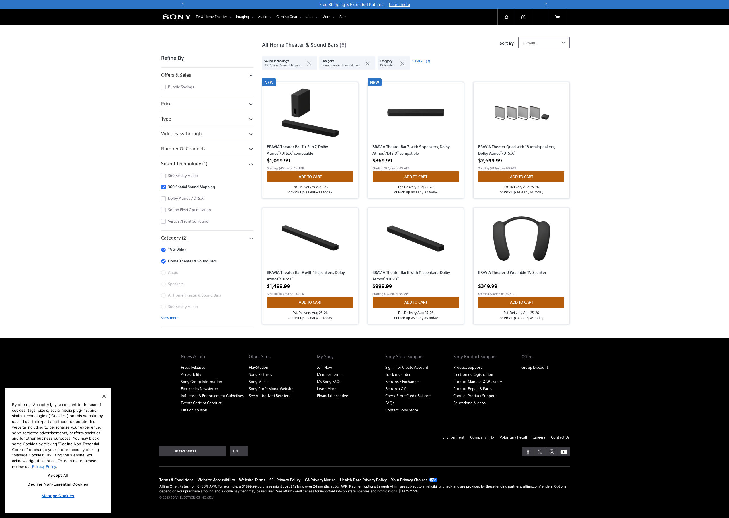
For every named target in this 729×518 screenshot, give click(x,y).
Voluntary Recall (513, 437)
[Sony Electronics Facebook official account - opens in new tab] (528, 451)
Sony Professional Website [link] (271, 388)
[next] (546, 4)
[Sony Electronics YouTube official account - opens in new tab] (564, 451)
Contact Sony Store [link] (401, 409)
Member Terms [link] (329, 374)
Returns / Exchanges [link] (402, 381)
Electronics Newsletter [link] (199, 388)
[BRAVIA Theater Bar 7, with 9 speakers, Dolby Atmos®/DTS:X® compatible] (415, 115)
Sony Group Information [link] (201, 381)
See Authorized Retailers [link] (269, 395)
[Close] (104, 396)
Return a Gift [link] (396, 388)
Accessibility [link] (191, 374)
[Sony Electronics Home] (177, 16)
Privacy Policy (44, 466)
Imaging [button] (242, 16)
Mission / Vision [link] (194, 409)
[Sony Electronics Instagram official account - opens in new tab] (552, 451)
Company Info (482, 437)
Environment (453, 437)
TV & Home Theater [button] (211, 16)
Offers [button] (527, 356)
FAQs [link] (389, 402)
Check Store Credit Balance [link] (408, 395)
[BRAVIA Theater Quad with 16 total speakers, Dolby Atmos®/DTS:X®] (521, 115)
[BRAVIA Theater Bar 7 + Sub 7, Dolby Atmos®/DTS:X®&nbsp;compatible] (310, 115)
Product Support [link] (467, 367)
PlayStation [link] (258, 367)
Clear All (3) (421, 60)
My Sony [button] (325, 356)
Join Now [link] (324, 367)
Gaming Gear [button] (286, 16)
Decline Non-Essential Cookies (58, 484)
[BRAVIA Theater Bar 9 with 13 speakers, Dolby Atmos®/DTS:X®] (310, 241)
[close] (306, 63)
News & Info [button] (193, 356)
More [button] (326, 16)
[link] (342, 17)
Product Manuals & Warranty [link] (477, 381)
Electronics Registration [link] (473, 374)
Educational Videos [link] (469, 402)
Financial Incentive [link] (332, 395)
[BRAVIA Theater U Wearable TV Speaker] (521, 241)
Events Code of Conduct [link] (201, 402)
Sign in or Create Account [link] (406, 367)
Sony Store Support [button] (404, 356)
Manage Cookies (58, 495)
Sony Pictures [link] (260, 374)
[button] (523, 17)
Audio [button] (262, 16)
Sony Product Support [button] (474, 356)
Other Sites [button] (260, 356)
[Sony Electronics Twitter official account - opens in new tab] (540, 451)
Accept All (58, 475)
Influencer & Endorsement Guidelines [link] (212, 395)
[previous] (183, 4)
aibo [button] (309, 16)
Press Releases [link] (193, 367)
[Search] (506, 17)
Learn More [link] (326, 388)
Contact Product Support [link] (474, 395)
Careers (539, 437)
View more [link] (170, 317)
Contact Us (560, 437)
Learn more (409, 491)
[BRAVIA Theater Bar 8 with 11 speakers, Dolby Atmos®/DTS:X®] (415, 241)
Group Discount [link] (534, 367)
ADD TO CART (310, 176)
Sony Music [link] (258, 381)
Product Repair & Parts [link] (472, 388)
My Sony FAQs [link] (329, 381)
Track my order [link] (398, 374)
